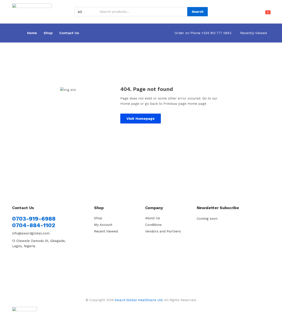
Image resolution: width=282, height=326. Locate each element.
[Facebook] (17, 260)
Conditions (153, 225)
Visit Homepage (140, 118)
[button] (265, 15)
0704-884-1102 (33, 225)
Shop (48, 33)
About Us (152, 218)
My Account (103, 225)
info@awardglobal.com (31, 233)
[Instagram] (38, 260)
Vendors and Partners (163, 231)
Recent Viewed (106, 231)
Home (32, 33)
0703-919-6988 (34, 218)
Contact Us (69, 33)
